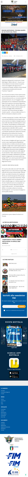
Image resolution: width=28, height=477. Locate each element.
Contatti (2, 393)
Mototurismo (3, 412)
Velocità (2, 410)
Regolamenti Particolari (5, 427)
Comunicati (3, 400)
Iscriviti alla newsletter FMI (14, 296)
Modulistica (3, 428)
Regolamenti (3, 425)
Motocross (6, 56)
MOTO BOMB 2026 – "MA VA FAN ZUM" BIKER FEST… (16, 287)
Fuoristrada (3, 409)
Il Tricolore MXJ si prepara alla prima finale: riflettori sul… (17, 275)
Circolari (2, 430)
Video (2, 403)
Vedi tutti (14, 254)
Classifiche (3, 424)
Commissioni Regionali (5, 392)
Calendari (3, 422)
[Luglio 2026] (14, 335)
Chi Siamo (3, 390)
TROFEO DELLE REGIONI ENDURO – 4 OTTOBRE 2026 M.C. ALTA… (17, 270)
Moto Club (3, 417)
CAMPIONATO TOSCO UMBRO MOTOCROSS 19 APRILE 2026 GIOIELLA (11, 241)
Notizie (10, 56)
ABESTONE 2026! (13, 263)
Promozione (3, 415)
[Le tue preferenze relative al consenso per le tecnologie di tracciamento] (25, 474)
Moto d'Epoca (3, 413)
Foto (2, 402)
